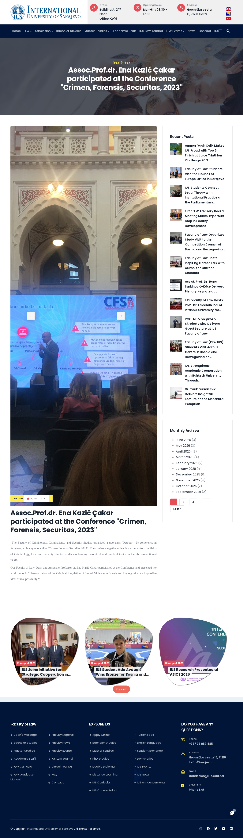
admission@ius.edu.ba (206, 815)
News (192, 31)
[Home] (45, 11)
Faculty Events (62, 790)
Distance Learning (105, 814)
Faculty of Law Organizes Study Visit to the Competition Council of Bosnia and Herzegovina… (205, 242)
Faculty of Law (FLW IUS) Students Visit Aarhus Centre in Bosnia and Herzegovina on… (204, 349)
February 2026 (186, 463)
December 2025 (188, 474)
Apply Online (101, 774)
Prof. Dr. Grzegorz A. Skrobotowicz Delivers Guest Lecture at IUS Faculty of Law (202, 326)
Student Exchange (150, 790)
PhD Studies (100, 798)
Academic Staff (124, 31)
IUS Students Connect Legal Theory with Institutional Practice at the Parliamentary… (203, 195)
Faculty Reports (63, 774)
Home (16, 31)
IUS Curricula (101, 822)
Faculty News (61, 782)
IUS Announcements (151, 822)
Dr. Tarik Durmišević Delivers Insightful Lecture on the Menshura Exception (204, 396)
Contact (205, 31)
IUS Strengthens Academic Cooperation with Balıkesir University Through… (203, 373)
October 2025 (186, 486)
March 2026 (184, 457)
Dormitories (145, 798)
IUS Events (144, 806)
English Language (149, 782)
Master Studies (95, 31)
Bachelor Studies (68, 31)
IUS (216, 31)
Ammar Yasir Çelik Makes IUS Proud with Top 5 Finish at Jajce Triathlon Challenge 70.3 (204, 153)
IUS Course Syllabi (104, 830)
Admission (43, 31)
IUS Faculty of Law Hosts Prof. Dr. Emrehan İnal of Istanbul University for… (204, 305)
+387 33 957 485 (201, 783)
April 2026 (183, 451)
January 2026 (186, 469)
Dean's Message (25, 774)
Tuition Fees (145, 774)
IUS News (143, 814)
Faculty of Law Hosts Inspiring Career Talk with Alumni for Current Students (205, 265)
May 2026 (183, 445)
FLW (26, 31)
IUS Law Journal (151, 31)
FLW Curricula (23, 806)
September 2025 (188, 491)
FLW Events (174, 31)
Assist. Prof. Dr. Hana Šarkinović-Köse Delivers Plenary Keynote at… (204, 286)
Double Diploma (103, 806)
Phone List (196, 829)
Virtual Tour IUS (62, 806)
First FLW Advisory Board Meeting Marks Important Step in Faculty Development (204, 218)
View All (121, 728)
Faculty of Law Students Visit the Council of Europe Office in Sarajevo (204, 174)
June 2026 (183, 440)
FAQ (54, 814)
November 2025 (188, 480)
